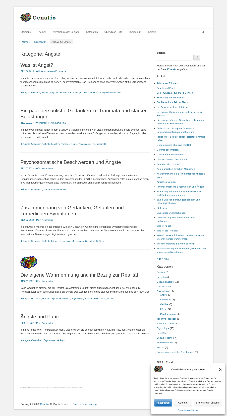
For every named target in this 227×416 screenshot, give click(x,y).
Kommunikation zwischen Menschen (176, 169)
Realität (88, 298)
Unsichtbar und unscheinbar (171, 212)
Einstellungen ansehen (208, 402)
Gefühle (45, 92)
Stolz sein (162, 208)
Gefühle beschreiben (168, 149)
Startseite (25, 31)
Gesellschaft (163, 286)
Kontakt (152, 31)
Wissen (160, 347)
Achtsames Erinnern (167, 83)
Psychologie (76, 92)
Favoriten (35, 92)
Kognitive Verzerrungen (169, 164)
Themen (41, 31)
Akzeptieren (163, 402)
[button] (220, 369)
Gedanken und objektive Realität (174, 145)
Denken (161, 272)
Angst (89, 92)
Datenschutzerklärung (188, 410)
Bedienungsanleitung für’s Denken (175, 92)
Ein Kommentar (45, 168)
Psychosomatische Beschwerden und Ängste (70, 162)
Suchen (161, 52)
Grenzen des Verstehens (170, 154)
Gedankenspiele (50, 298)
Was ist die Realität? (167, 230)
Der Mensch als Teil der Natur (172, 102)
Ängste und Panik (40, 316)
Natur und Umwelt (166, 323)
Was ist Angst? (36, 65)
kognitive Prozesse (59, 92)
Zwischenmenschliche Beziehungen (175, 352)
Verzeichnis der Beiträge (66, 31)
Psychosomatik (99, 144)
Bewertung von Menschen (170, 97)
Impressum (135, 31)
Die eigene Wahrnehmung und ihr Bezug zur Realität (79, 275)
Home (26, 41)
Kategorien (92, 31)
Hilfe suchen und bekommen (172, 159)
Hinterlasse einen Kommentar (52, 71)
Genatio (44, 404)
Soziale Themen (165, 337)
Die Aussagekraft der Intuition (172, 107)
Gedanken (36, 144)
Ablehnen (183, 402)
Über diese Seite (113, 31)
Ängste (26, 92)
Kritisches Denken (166, 182)
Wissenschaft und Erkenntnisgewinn (176, 243)
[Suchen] (196, 57)
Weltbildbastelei (165, 342)
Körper (74, 144)
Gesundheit (41, 41)
